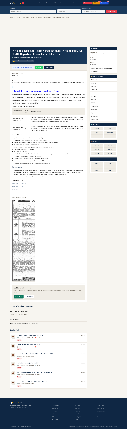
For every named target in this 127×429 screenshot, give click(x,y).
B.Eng (96, 171)
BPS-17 (97, 146)
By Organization (95, 426)
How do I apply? (14, 319)
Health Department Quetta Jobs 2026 (28, 345)
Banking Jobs (94, 116)
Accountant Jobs (101, 420)
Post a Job (104, 3)
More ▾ (80, 3)
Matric (96, 163)
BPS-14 (97, 153)
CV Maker (97, 3)
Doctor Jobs (94, 109)
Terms (111, 426)
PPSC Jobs (93, 100)
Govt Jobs (41, 3)
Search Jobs (111, 11)
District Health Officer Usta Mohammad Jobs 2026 (32, 381)
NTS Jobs (93, 103)
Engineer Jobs (94, 113)
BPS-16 (110, 146)
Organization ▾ (73, 3)
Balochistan (110, 132)
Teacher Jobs (94, 106)
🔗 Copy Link (49, 67)
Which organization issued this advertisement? (24, 324)
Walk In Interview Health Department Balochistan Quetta (34, 372)
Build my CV (18, 296)
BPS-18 (97, 149)
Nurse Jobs (100, 414)
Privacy (115, 426)
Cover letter (29, 296)
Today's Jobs (87, 3)
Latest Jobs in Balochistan (19, 183)
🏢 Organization (86, 8)
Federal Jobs (94, 90)
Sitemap (71, 426)
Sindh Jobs (93, 83)
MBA (110, 167)
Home (35, 3)
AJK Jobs (54, 417)
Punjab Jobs (94, 80)
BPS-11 (110, 153)
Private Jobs (81, 426)
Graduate (97, 167)
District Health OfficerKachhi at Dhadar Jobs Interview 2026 (35, 354)
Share (39, 67)
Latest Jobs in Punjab (18, 186)
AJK (97, 136)
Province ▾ (49, 3)
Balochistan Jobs (56, 414)
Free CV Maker (94, 72)
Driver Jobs (100, 417)
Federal (110, 136)
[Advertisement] (63, 33)
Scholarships (88, 426)
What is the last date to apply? (19, 312)
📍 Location (60, 8)
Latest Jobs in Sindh (17, 189)
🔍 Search (12, 8)
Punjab (97, 128)
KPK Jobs (93, 86)
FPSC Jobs (93, 96)
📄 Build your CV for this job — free (22, 67)
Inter (110, 163)
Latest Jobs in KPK (17, 192)
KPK (97, 132)
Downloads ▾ (113, 3)
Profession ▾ (63, 3)
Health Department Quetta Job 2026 (28, 363)
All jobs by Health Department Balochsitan (101, 68)
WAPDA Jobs (78, 420)
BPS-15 (110, 149)
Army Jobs (93, 93)
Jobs (15, 17)
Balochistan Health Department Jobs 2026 (30, 335)
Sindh (110, 128)
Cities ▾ (56, 3)
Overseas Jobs (94, 120)
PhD (110, 171)
